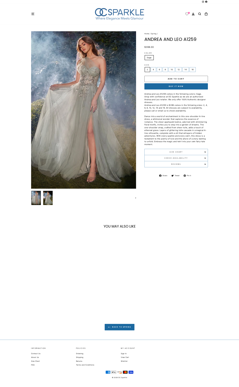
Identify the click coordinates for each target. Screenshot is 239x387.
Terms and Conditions (85, 365)
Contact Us (36, 354)
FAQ (32, 365)
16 (193, 69)
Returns (79, 361)
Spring (153, 34)
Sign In (123, 354)
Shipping (79, 357)
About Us (35, 357)
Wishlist (124, 361)
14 (185, 69)
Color (148, 53)
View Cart (125, 357)
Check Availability (176, 158)
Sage (149, 57)
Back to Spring (121, 327)
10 (172, 69)
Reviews (176, 164)
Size (146, 65)
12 (179, 69)
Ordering (79, 354)
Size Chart (176, 152)
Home (146, 34)
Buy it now (176, 86)
